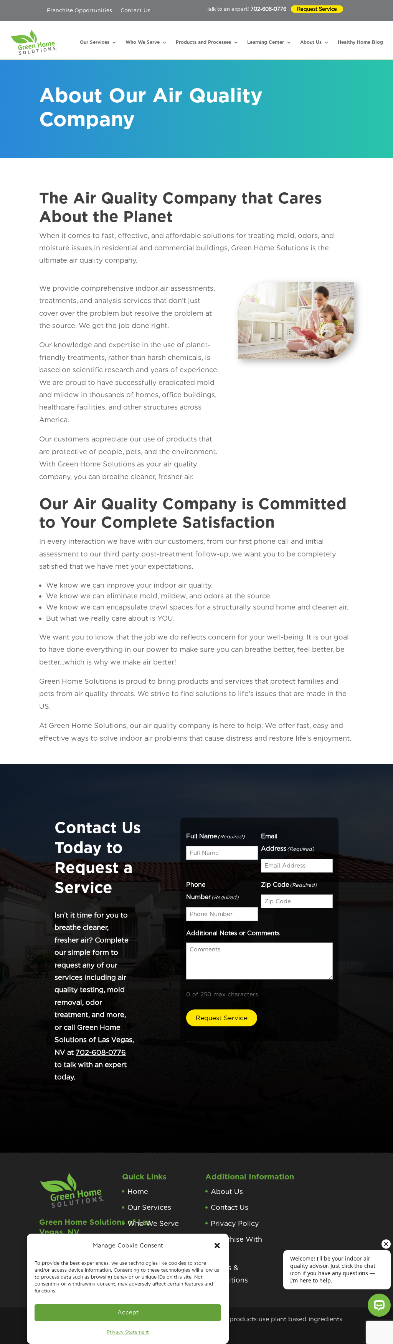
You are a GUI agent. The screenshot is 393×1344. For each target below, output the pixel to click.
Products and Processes (203, 42)
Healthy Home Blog (360, 42)
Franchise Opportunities (79, 10)
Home (137, 1191)
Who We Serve (142, 42)
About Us (311, 42)
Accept (128, 1312)
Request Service (317, 9)
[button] (217, 1245)
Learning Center (265, 42)
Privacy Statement (128, 1332)
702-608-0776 (268, 9)
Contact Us (135, 10)
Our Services (94, 42)
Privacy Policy (235, 1223)
